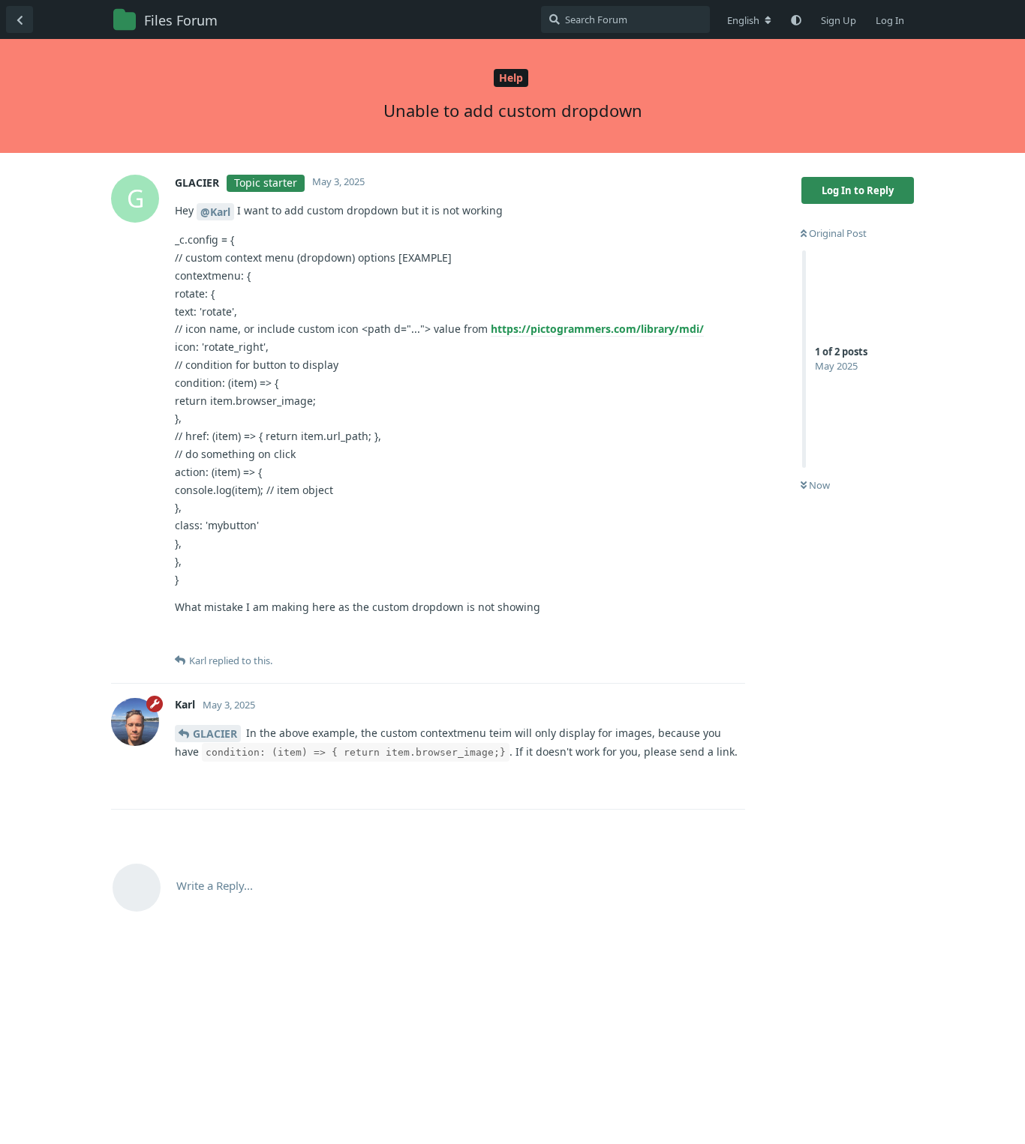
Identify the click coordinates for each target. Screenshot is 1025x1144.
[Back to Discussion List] (19, 19)
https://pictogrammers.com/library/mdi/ (597, 329)
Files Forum (181, 20)
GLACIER (215, 733)
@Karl (215, 212)
